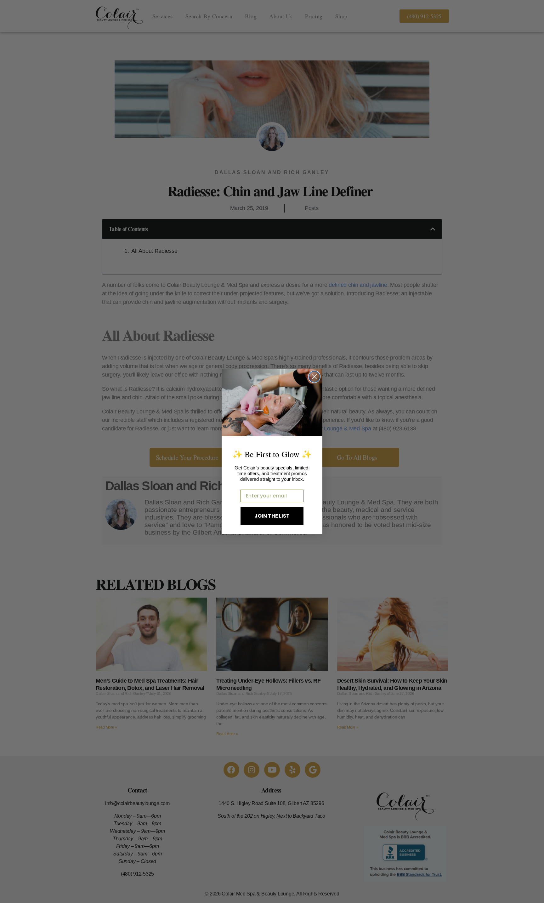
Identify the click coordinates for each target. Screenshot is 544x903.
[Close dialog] (314, 376)
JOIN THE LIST (272, 516)
